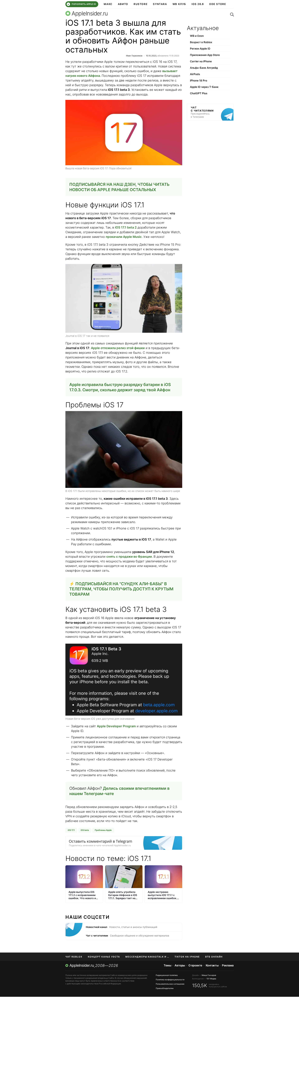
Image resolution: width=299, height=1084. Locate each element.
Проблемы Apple (103, 830)
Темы (167, 965)
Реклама (228, 965)
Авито (123, 4)
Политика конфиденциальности (170, 979)
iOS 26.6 (198, 4)
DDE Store (217, 4)
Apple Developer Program (116, 726)
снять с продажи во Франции (129, 556)
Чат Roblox (73, 956)
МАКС (108, 4)
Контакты (212, 965)
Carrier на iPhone (201, 61)
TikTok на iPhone (187, 956)
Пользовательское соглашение (170, 984)
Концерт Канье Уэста (104, 956)
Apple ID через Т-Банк (204, 86)
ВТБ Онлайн (214, 956)
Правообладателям (164, 988)
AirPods (195, 74)
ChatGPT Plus (198, 93)
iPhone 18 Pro (198, 80)
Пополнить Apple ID (81, 4)
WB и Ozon (197, 35)
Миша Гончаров (209, 975)
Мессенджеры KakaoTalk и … (147, 956)
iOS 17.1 (71, 830)
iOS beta (85, 830)
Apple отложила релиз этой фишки (118, 348)
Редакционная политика (167, 975)
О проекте (195, 965)
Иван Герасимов (134, 55)
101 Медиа (211, 978)
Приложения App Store (205, 55)
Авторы (180, 965)
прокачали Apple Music (124, 237)
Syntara (160, 4)
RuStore (140, 4)
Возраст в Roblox (201, 42)
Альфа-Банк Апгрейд (204, 67)
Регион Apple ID (200, 48)
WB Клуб (179, 4)
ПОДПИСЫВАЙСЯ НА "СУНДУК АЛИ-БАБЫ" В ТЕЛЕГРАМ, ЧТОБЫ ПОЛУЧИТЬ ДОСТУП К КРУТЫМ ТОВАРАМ (121, 589)
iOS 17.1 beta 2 (126, 227)
